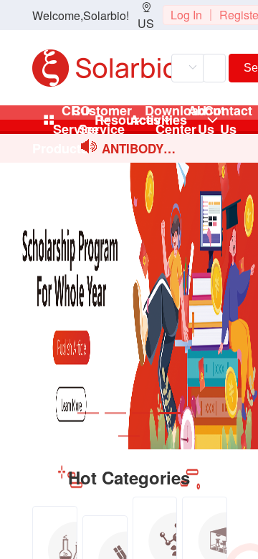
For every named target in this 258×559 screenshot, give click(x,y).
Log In (186, 14)
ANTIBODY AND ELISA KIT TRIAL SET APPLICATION (139, 149)
